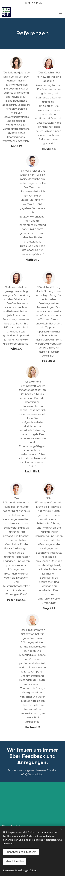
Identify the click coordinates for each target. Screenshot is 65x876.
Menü (60, 12)
